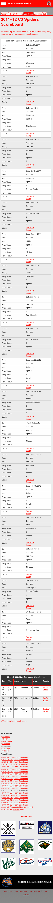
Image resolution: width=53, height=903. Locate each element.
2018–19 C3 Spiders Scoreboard (15, 774)
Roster (12, 14)
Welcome (4, 14)
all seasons (33, 34)
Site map (26, 894)
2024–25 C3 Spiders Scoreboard (15, 759)
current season (17, 34)
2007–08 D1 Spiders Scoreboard (15, 800)
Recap (28, 72)
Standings (38, 14)
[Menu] (3, 3)
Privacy (45, 891)
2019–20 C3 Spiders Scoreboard (15, 771)
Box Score (30, 70)
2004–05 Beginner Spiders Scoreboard (17, 807)
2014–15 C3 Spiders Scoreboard (15, 783)
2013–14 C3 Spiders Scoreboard (15, 785)
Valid (8, 891)
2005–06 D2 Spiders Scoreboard (15, 805)
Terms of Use (35, 891)
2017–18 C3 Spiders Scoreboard (15, 776)
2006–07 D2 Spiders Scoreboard (15, 802)
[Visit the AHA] (7, 881)
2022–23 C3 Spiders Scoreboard (15, 764)
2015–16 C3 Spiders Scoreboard (15, 781)
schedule (13, 721)
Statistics (5, 751)
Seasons (16, 809)
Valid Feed (21, 891)
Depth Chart (7, 741)
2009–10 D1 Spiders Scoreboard (15, 795)
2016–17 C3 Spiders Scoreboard (15, 778)
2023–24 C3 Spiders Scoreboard (15, 762)
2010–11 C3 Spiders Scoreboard (15, 793)
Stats (44, 14)
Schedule (19, 14)
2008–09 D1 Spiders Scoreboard (15, 797)
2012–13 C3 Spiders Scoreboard (15, 788)
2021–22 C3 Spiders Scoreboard (15, 766)
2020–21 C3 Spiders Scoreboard (15, 769)
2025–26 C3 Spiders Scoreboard (15, 757)
